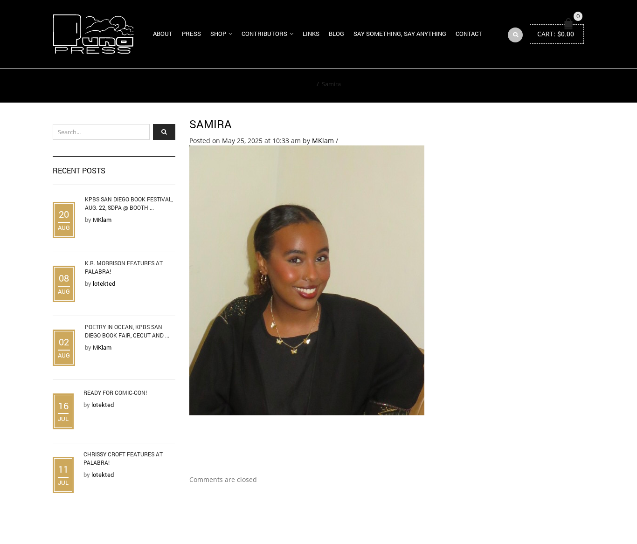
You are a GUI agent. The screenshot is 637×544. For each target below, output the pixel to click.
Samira (210, 124)
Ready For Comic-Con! (115, 392)
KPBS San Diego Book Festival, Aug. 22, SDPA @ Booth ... (129, 203)
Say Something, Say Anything (399, 33)
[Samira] (306, 279)
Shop (218, 33)
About (163, 33)
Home (305, 84)
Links (311, 33)
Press (191, 33)
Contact (469, 33)
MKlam (323, 140)
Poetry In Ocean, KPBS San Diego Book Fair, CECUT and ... (127, 331)
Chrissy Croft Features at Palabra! (123, 458)
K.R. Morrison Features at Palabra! (124, 267)
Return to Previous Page (541, 86)
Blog (336, 33)
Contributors (264, 33)
